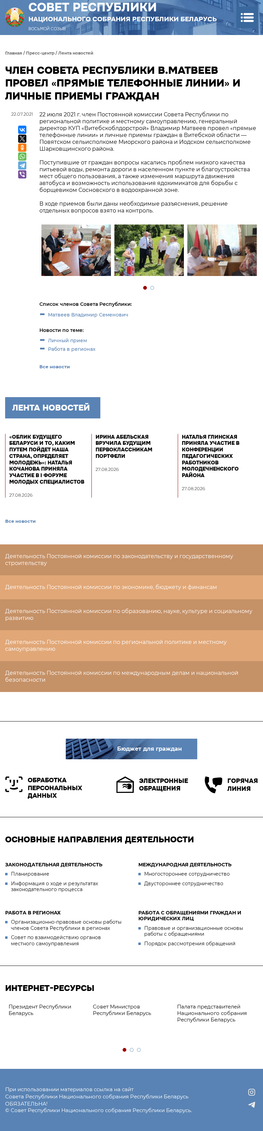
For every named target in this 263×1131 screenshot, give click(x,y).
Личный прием (67, 340)
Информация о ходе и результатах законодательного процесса (54, 886)
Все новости (54, 366)
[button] (247, 17)
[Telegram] (22, 165)
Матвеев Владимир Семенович (88, 315)
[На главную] (14, 17)
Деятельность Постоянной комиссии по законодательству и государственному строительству (119, 559)
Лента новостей (75, 53)
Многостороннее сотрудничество (187, 874)
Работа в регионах (72, 349)
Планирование (30, 874)
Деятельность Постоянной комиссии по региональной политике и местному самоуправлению (116, 645)
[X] (22, 139)
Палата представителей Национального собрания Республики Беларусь (212, 1013)
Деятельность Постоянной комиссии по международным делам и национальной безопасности (121, 676)
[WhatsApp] (22, 156)
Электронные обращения (163, 785)
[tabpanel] (75, 251)
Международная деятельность (184, 865)
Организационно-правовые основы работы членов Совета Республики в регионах (66, 925)
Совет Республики (122, 11)
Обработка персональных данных (55, 787)
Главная (13, 53)
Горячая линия (242, 785)
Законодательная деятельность (53, 865)
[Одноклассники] (22, 147)
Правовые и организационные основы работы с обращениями (193, 931)
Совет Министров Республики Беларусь (122, 1009)
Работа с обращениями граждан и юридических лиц (189, 916)
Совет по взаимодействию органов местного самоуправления (56, 940)
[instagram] (252, 1092)
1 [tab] (145, 288)
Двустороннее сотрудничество (183, 883)
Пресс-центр (40, 53)
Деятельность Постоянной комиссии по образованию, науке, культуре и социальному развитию (128, 614)
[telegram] (252, 1104)
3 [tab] (139, 1050)
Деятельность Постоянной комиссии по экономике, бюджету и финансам (111, 587)
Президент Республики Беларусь (40, 1009)
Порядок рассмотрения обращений (190, 943)
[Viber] (22, 174)
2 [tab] (152, 288)
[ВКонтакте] (22, 130)
